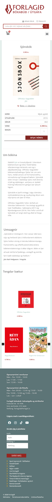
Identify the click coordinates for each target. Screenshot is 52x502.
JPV (26, 101)
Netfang (11, 441)
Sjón (16, 162)
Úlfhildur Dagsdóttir (26, 99)
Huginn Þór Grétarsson (34, 356)
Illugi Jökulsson (7, 356)
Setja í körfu (36, 137)
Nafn (9, 433)
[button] (47, 34)
